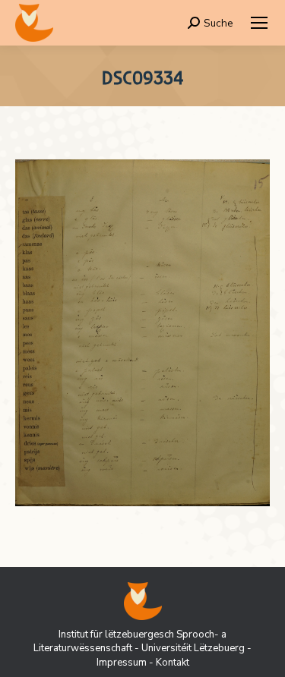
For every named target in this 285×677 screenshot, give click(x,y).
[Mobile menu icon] (259, 22)
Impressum (122, 662)
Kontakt (172, 662)
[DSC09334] (142, 332)
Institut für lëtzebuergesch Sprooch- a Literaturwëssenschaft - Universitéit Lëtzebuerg (139, 641)
